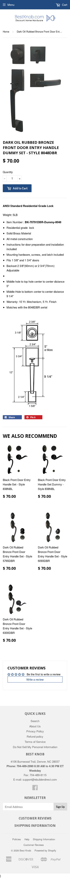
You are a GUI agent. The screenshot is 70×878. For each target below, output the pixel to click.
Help (26, 839)
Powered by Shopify (45, 850)
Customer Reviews (34, 845)
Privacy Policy (35, 731)
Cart (64, 5)
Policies (16, 839)
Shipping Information (44, 839)
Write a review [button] (35, 679)
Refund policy (35, 736)
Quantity (8, 172)
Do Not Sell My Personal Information (35, 747)
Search (35, 721)
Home (6, 31)
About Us (35, 726)
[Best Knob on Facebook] (35, 789)
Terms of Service (35, 742)
